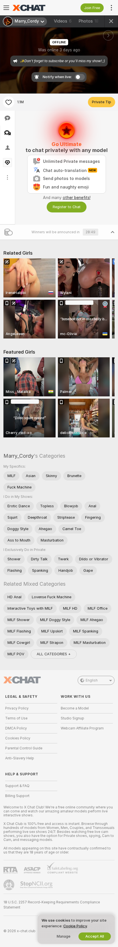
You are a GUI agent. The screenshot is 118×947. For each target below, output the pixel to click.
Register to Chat (66, 207)
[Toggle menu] (6, 7)
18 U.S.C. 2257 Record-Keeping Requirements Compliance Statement (51, 904)
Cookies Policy (17, 738)
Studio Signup (72, 718)
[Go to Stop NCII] (37, 884)
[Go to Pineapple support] (9, 884)
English (92, 680)
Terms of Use (16, 718)
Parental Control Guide (23, 748)
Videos (63, 21)
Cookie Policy (75, 926)
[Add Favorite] (8, 102)
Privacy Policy (17, 708)
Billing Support (17, 796)
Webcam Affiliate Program (82, 728)
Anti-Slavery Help (19, 758)
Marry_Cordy (18, 456)
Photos (88, 21)
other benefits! (77, 197)
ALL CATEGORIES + (54, 654)
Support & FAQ (17, 786)
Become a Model (75, 708)
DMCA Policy (16, 728)
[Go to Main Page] (36, 8)
